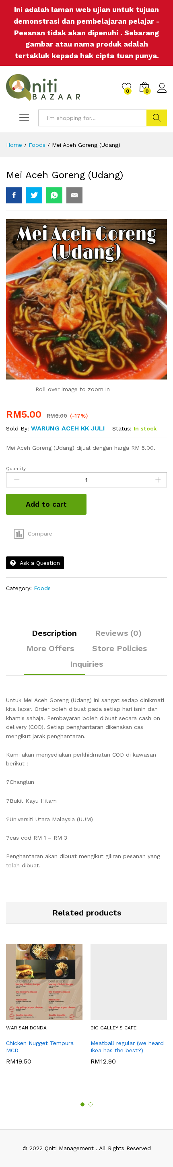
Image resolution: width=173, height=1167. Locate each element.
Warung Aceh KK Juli (68, 428)
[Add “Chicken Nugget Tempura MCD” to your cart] (40, 1015)
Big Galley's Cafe (113, 1028)
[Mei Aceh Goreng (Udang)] (14, 195)
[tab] (54, 636)
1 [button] (82, 1104)
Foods (42, 588)
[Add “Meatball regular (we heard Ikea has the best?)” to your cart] (125, 1015)
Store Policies (119, 648)
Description (54, 633)
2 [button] (91, 1104)
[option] (44, 1008)
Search (156, 118)
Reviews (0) (118, 633)
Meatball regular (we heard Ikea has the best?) (127, 1046)
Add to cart (46, 504)
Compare (40, 533)
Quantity (16, 468)
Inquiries (86, 664)
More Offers (50, 648)
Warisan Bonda (26, 1028)
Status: (122, 428)
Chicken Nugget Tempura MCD (40, 1046)
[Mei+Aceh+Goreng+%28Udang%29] (34, 195)
